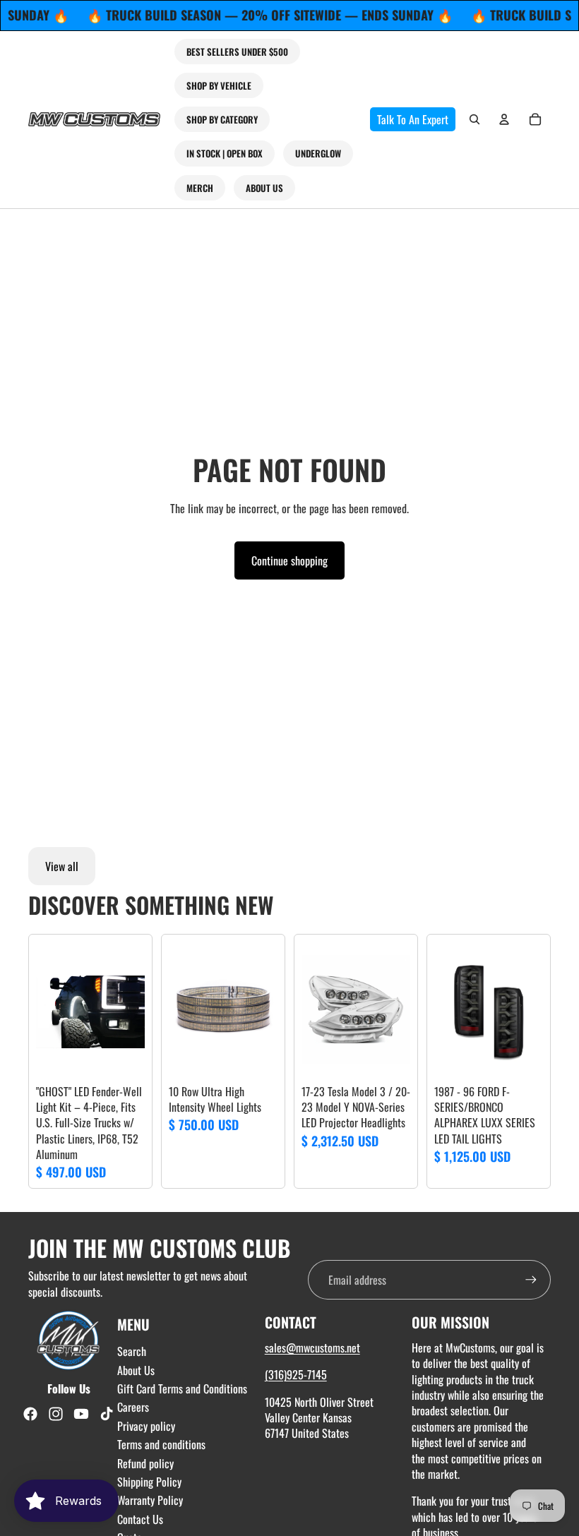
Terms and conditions (161, 1444)
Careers (133, 1406)
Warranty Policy (150, 1500)
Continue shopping (289, 560)
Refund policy (145, 1463)
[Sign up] (531, 1279)
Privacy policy (146, 1425)
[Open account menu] (504, 119)
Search (131, 1351)
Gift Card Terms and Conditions (182, 1388)
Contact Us (140, 1519)
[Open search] (474, 119)
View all (61, 866)
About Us (136, 1370)
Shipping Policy (149, 1481)
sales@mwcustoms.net (312, 1347)
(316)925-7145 (296, 1374)
